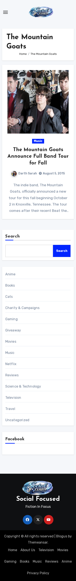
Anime (10, 274)
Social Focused (38, 499)
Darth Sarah (27, 173)
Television (13, 398)
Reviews (12, 375)
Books (10, 285)
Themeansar (38, 542)
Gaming (11, 319)
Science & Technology (23, 386)
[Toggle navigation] (5, 12)
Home (12, 550)
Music (38, 141)
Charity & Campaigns (22, 308)
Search (12, 236)
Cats (9, 297)
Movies (10, 341)
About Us (27, 550)
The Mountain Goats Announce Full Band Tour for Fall (38, 156)
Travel (10, 409)
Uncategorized (17, 420)
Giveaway (13, 330)
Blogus (61, 536)
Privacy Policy (38, 573)
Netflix (10, 364)
